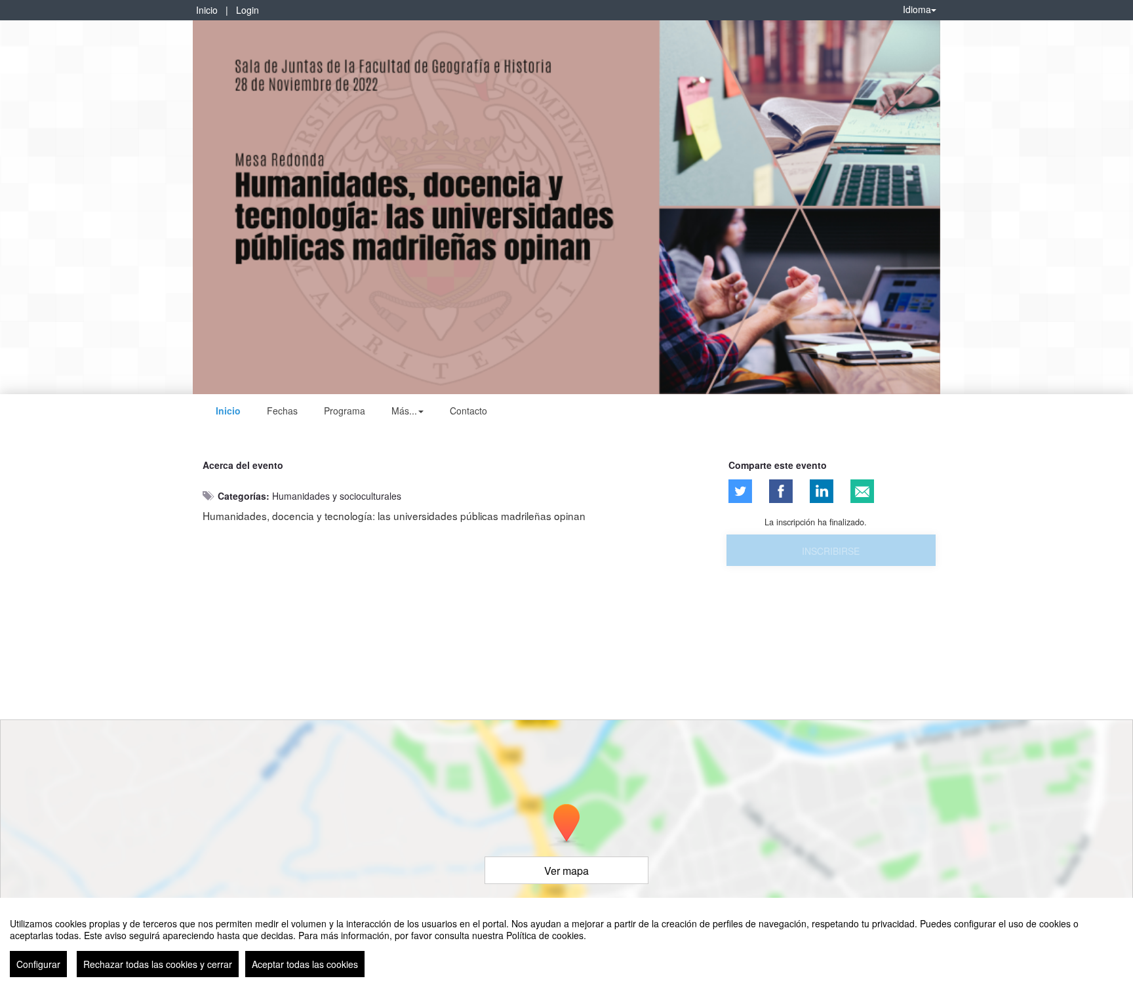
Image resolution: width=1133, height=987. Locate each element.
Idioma (917, 9)
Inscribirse (831, 550)
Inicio (207, 9)
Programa (344, 410)
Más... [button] (404, 410)
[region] (566, 942)
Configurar (38, 964)
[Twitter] (740, 491)
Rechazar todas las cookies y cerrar (157, 964)
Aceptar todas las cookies (305, 964)
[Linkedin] (821, 491)
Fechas (282, 410)
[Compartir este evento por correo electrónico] (862, 491)
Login (247, 9)
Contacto (468, 410)
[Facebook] (781, 491)
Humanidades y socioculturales (336, 495)
